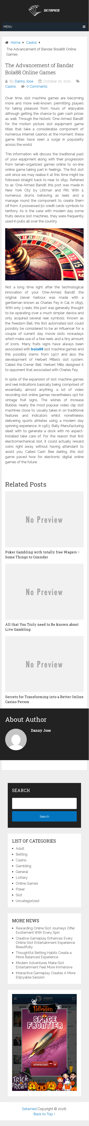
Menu (7, 26)
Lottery (22, 878)
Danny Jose (24, 81)
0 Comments (37, 86)
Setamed (29, 1109)
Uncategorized (27, 901)
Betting (21, 854)
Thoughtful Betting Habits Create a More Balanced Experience (44, 955)
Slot (19, 895)
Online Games (27, 883)
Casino (10, 86)
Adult (20, 848)
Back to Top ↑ (44, 1114)
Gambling (23, 866)
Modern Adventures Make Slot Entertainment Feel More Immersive (44, 965)
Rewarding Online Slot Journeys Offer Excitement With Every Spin (45, 930)
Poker (20, 889)
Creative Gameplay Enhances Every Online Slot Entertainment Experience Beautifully (45, 942)
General (22, 872)
